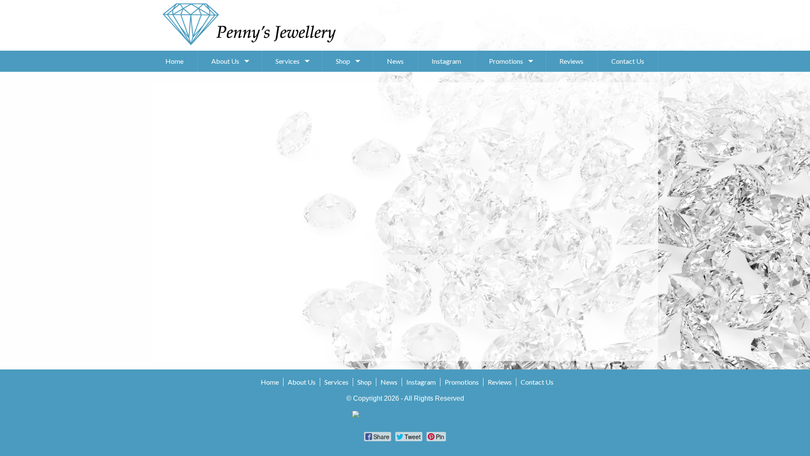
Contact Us (627, 61)
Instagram (446, 61)
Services (287, 61)
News (395, 61)
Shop (343, 61)
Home (174, 61)
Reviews (571, 61)
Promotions (506, 61)
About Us (225, 61)
